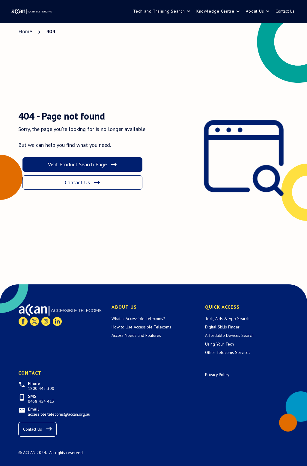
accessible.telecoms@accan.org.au (59, 414)
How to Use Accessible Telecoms (141, 327)
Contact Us (285, 11)
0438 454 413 (41, 401)
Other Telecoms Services (227, 352)
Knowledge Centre (215, 11)
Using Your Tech (219, 344)
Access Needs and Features (136, 335)
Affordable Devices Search (229, 335)
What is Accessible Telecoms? (138, 318)
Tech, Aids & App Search (227, 318)
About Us (255, 11)
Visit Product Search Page (77, 164)
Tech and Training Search (159, 11)
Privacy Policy (217, 374)
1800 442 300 (41, 388)
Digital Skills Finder (222, 327)
